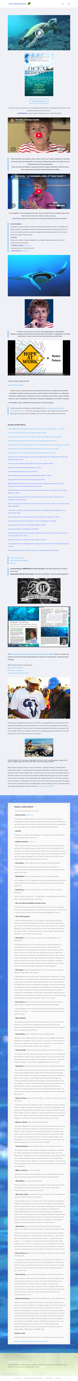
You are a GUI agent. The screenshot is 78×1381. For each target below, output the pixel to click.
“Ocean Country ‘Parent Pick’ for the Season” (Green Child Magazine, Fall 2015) (32, 521)
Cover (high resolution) (17, 558)
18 (52, 292)
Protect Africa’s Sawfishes (15, 667)
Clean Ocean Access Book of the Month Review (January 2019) (27, 433)
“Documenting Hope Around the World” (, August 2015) (33, 550)
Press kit (12, 563)
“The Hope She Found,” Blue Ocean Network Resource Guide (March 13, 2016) (32, 453)
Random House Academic (15, 385)
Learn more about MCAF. (46, 786)
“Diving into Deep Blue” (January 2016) (26, 479)
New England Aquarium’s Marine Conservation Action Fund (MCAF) (32, 654)
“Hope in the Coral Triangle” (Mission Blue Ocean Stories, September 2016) (30, 463)
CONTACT (58, 1378)
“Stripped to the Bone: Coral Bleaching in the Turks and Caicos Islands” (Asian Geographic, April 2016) (38, 445)
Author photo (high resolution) (19, 560)
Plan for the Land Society (15, 670)
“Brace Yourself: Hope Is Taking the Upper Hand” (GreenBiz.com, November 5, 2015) (33, 517)
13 (44, 292)
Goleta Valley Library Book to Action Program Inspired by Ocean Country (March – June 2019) (36, 429)
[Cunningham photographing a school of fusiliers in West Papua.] (39, 296)
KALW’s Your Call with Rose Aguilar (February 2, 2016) (24, 467)
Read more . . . (28, 245)
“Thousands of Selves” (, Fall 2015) (23, 529)
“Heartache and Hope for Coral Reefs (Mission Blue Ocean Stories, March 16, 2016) (33, 449)
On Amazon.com (39, 101)
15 (50, 714)
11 (41, 292)
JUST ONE (18, 1378)
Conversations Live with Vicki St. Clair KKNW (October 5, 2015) (27, 525)
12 (45, 714)
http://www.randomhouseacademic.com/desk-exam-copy (31, 1341)
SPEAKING (49, 1378)
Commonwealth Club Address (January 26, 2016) (22, 471)
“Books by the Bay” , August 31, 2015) (27, 539)
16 (49, 292)
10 (39, 292)
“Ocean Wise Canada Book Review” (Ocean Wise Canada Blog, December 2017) (32, 441)
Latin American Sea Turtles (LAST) (18, 673)
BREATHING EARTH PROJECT (33, 1378)
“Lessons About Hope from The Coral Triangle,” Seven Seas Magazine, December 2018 (34, 437)
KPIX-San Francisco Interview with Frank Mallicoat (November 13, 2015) (29, 475)
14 (46, 292)
